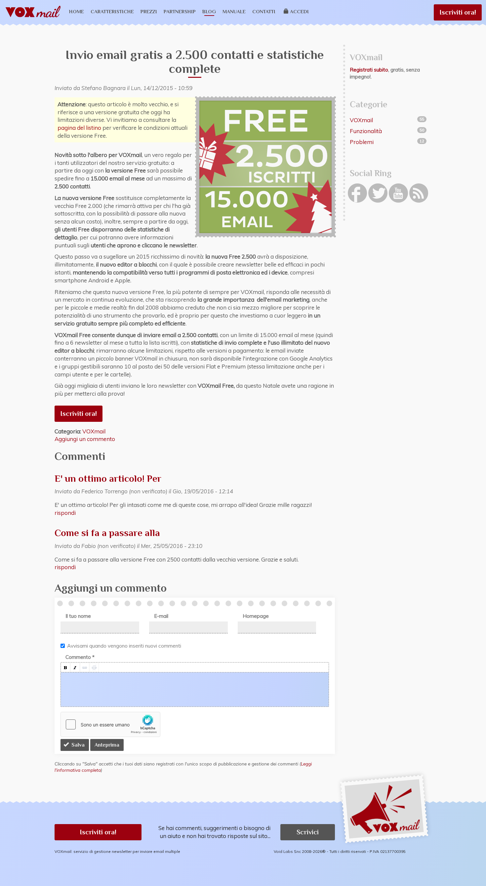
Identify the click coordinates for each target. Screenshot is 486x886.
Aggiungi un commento (85, 438)
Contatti (263, 11)
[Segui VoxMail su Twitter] (377, 193)
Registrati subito (369, 70)
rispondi (65, 512)
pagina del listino (79, 127)
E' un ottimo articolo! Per (108, 478)
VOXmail (93, 431)
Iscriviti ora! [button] (98, 832)
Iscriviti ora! (457, 12)
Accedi (299, 11)
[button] (65, 667)
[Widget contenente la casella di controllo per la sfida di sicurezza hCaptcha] (110, 724)
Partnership (180, 11)
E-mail (161, 616)
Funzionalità (366, 130)
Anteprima (107, 745)
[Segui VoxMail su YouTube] (398, 193)
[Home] (35, 12)
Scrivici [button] (308, 832)
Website (52, 52)
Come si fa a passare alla (107, 532)
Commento (80, 657)
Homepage (256, 616)
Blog (209, 11)
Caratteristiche (112, 11)
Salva (77, 745)
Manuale (234, 11)
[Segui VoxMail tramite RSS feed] (418, 193)
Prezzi (149, 11)
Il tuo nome (78, 616)
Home (76, 11)
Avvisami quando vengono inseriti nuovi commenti (124, 646)
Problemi (362, 141)
